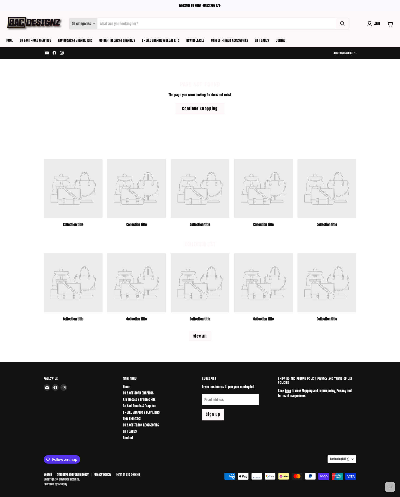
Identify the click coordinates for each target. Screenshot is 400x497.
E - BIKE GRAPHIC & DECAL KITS (160, 40)
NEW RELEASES (195, 40)
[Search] (342, 23)
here (288, 390)
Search (48, 474)
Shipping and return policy (73, 474)
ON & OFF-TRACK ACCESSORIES (229, 40)
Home (9, 40)
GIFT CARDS (262, 40)
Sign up (213, 414)
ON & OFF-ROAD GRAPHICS (35, 40)
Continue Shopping (200, 109)
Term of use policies (128, 474)
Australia (343, 53)
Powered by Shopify (55, 484)
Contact (281, 40)
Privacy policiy (102, 474)
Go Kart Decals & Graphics (117, 40)
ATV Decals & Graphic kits (75, 40)
